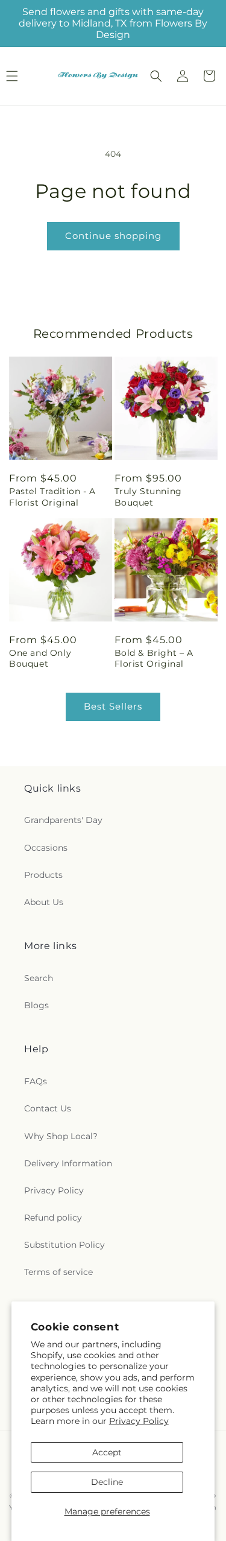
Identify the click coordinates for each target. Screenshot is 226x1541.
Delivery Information (68, 1163)
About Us (43, 902)
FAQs (35, 1081)
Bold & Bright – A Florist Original (154, 658)
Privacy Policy (139, 1420)
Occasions (45, 847)
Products (43, 874)
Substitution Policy (64, 1244)
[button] (156, 76)
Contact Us (47, 1108)
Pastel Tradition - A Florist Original (52, 496)
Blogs (36, 1005)
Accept (107, 1452)
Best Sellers (113, 706)
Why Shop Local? (61, 1136)
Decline (107, 1481)
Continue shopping (113, 235)
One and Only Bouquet (40, 658)
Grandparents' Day (63, 820)
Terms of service (58, 1271)
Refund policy (53, 1217)
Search (38, 978)
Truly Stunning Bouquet (148, 496)
